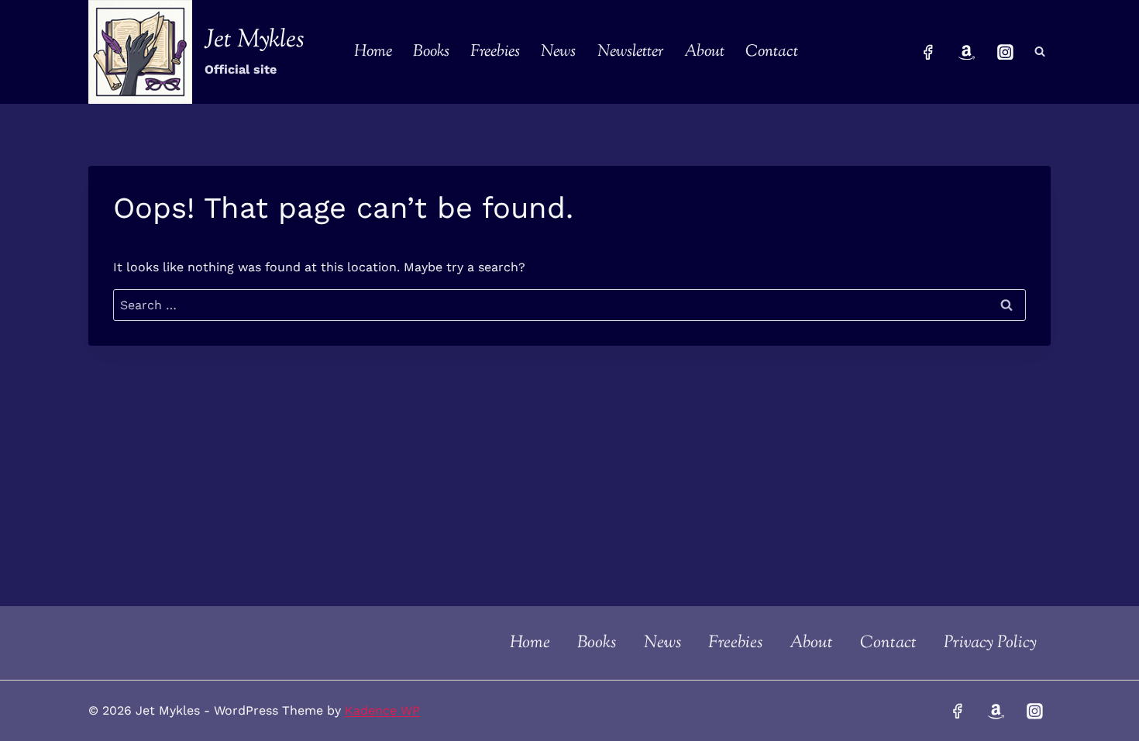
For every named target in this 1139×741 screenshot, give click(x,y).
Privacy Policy (990, 643)
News (558, 52)
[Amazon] (967, 52)
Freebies (495, 52)
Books (431, 52)
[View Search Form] (1040, 52)
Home (373, 52)
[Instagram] (1005, 52)
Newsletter (630, 52)
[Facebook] (928, 52)
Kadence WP (382, 710)
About (704, 52)
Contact (771, 52)
